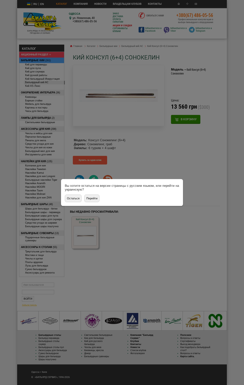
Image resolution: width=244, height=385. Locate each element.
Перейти (91, 198)
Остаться (73, 198)
